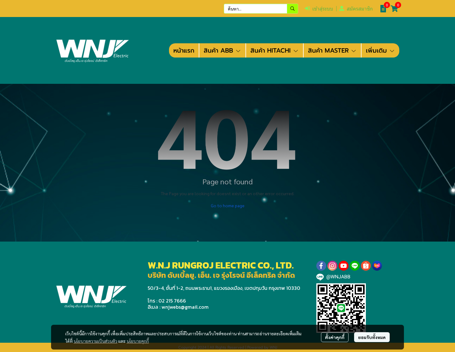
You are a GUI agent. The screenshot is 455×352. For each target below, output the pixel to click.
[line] (355, 266)
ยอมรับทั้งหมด (372, 337)
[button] (261, 8)
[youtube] (344, 266)
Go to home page (228, 205)
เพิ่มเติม (377, 50)
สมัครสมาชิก (360, 9)
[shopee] (366, 266)
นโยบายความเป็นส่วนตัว (95, 341)
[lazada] (377, 266)
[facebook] (321, 266)
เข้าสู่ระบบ (322, 9)
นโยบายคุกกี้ (138, 341)
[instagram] (332, 266)
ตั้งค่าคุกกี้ (334, 337)
